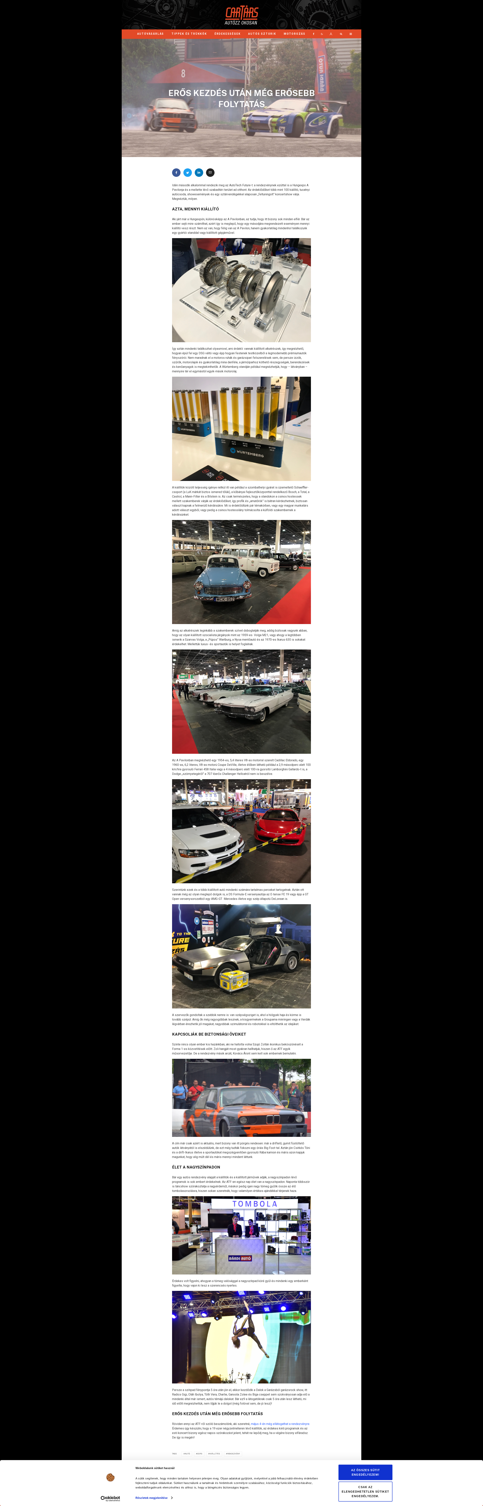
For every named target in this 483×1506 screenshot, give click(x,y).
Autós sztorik (262, 33)
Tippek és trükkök (189, 33)
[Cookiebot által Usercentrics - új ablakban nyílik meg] (110, 1498)
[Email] (210, 172)
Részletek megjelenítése (151, 1497)
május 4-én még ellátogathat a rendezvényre (280, 1424)
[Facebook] (313, 33)
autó (187, 1454)
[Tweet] (187, 172)
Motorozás (294, 33)
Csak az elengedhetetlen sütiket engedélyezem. (365, 1491)
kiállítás (215, 1454)
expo (199, 1454)
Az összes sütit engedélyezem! (365, 1472)
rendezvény (233, 1454)
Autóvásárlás (150, 33)
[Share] (176, 172)
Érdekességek (228, 33)
